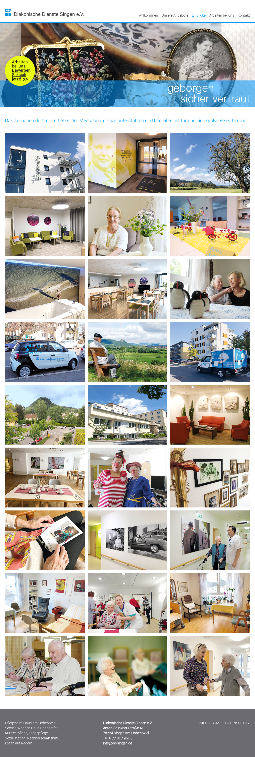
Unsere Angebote (175, 15)
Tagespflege (38, 733)
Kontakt (244, 15)
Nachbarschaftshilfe (43, 738)
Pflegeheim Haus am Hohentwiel (30, 723)
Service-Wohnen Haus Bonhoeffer (31, 728)
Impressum (209, 723)
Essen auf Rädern (18, 743)
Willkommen (148, 15)
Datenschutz (237, 723)
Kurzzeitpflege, (16, 733)
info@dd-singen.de (117, 743)
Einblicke (199, 15)
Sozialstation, (15, 738)
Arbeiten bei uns (221, 15)
